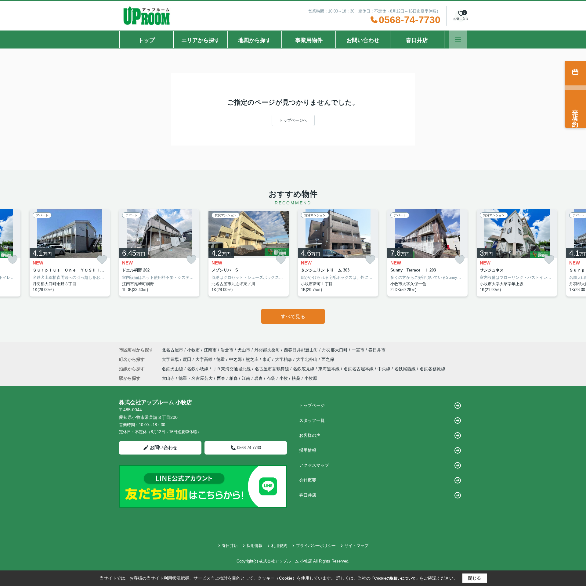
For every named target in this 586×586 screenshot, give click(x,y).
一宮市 (358, 349)
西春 (221, 378)
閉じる (474, 578)
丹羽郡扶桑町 (267, 349)
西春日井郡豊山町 (301, 349)
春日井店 (417, 40)
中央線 (385, 368)
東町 (267, 359)
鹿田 (188, 359)
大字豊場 (171, 359)
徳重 (221, 359)
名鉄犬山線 (173, 368)
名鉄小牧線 (198, 368)
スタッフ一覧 (312, 420)
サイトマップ (356, 545)
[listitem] (159, 253)
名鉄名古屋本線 (359, 368)
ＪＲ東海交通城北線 (232, 368)
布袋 (271, 378)
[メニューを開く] (458, 39)
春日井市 (376, 349)
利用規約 (279, 545)
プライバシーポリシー (316, 545)
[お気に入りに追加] (12, 260)
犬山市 (243, 349)
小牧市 (193, 349)
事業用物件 (309, 40)
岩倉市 (227, 349)
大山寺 (168, 378)
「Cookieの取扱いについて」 (395, 578)
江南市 (210, 349)
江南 (246, 378)
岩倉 (258, 378)
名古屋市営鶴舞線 (272, 368)
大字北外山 (307, 359)
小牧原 (310, 378)
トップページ (312, 405)
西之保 (327, 359)
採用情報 (307, 450)
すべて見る (293, 316)
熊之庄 (253, 359)
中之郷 (236, 359)
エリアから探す (200, 40)
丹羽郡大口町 (335, 349)
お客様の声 (309, 435)
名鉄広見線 (304, 368)
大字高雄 (204, 359)
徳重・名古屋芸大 (196, 378)
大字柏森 (284, 359)
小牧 (283, 378)
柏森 (233, 378)
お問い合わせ (362, 40)
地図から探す (254, 40)
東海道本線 (329, 368)
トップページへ (293, 120)
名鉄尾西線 (405, 368)
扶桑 (296, 378)
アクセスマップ (314, 465)
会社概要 (307, 480)
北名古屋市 (172, 349)
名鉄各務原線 (432, 368)
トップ (146, 40)
